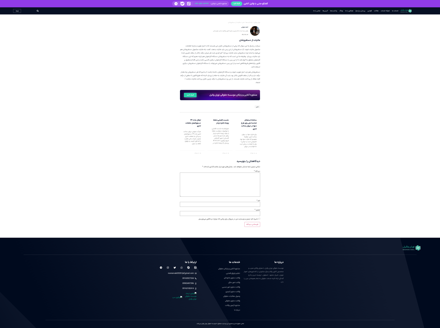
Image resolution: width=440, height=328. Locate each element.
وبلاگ (341, 11)
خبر (257, 107)
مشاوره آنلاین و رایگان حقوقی (229, 269)
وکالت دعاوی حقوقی (232, 301)
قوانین (369, 11)
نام (258, 201)
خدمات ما (395, 11)
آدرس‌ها (325, 11)
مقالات (376, 11)
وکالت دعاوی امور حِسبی (231, 287)
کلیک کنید (236, 4)
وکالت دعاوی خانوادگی (232, 278)
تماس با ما (316, 11)
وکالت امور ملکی (234, 282)
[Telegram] (161, 267)
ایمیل (257, 210)
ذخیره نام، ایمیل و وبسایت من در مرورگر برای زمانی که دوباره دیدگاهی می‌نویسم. (228, 219)
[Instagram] (168, 267)
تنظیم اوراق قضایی (233, 273)
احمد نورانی (244, 27)
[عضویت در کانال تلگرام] (176, 3)
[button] (200, 3)
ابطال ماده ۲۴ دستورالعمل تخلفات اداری (193, 123)
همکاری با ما (349, 11)
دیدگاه (257, 171)
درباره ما (279, 262)
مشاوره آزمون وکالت (232, 305)
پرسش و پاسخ (360, 11)
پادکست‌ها (333, 11)
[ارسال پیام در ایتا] (189, 4)
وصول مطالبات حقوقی (231, 296)
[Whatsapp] (181, 267)
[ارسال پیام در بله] (182, 3)
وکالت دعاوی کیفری (233, 292)
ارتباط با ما (191, 262)
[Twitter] (175, 267)
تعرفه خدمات (385, 11)
